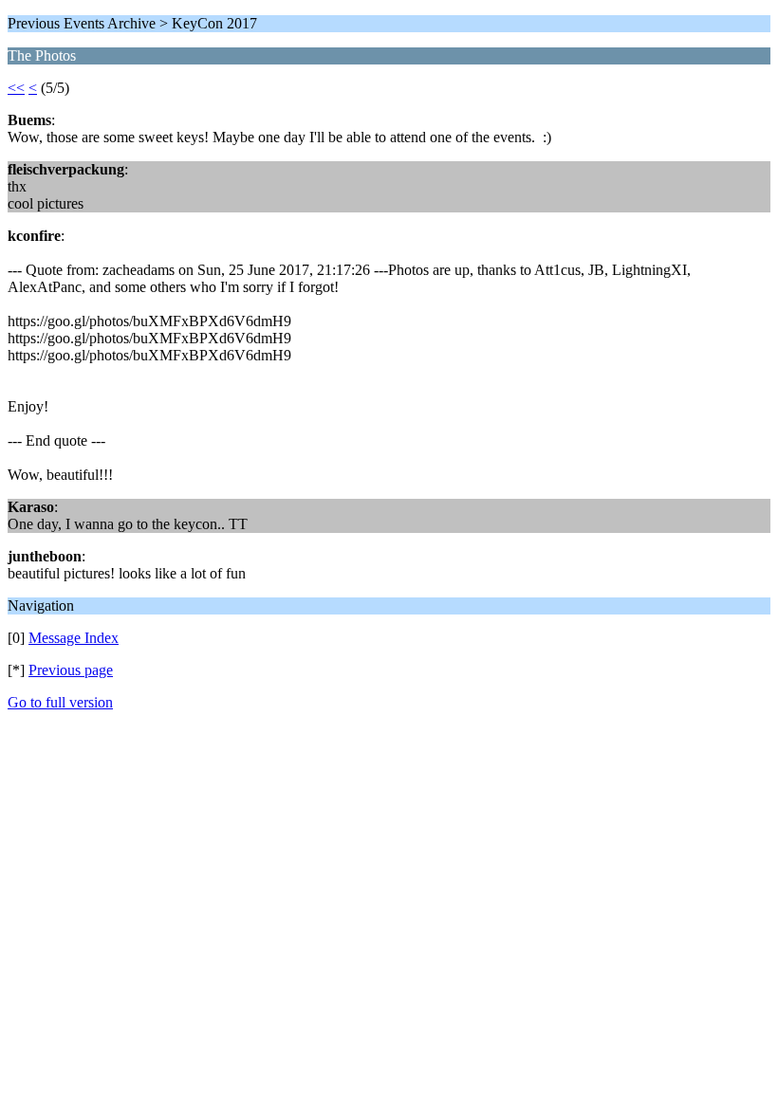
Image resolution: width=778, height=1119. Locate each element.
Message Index (73, 638)
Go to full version (60, 702)
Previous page (70, 670)
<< (16, 88)
